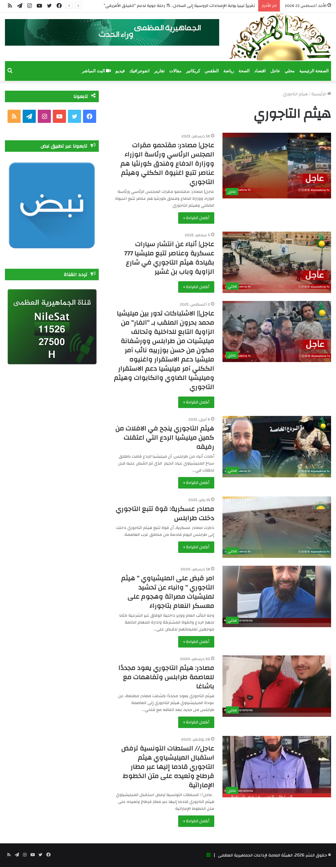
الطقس (212, 70)
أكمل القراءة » (196, 218)
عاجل (275, 70)
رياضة (228, 70)
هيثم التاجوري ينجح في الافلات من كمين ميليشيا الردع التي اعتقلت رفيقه (165, 437)
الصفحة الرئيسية (314, 70)
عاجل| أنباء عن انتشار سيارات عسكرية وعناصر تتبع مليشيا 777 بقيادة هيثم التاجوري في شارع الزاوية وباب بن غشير (169, 258)
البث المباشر (94, 70)
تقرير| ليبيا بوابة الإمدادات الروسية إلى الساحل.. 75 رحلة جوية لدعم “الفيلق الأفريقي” (179, 6)
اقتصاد (260, 70)
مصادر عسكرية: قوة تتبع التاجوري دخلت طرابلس (165, 513)
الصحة (244, 70)
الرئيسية (319, 94)
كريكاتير (193, 70)
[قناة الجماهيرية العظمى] (280, 37)
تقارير (159, 70)
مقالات (175, 70)
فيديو (120, 70)
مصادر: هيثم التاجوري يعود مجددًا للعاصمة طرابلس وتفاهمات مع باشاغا (166, 677)
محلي (290, 70)
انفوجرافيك (139, 70)
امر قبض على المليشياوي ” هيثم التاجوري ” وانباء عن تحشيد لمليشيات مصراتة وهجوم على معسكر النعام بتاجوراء (167, 592)
